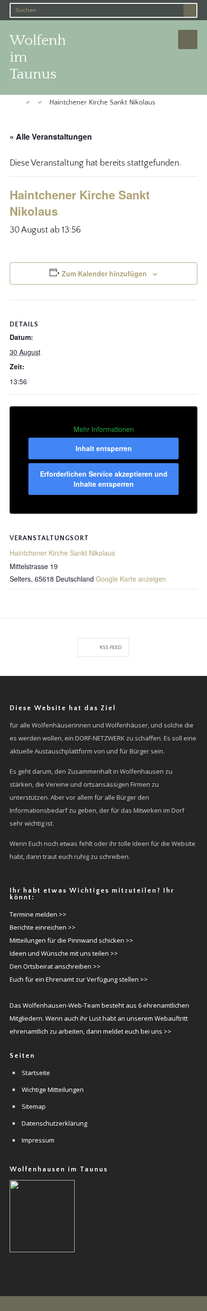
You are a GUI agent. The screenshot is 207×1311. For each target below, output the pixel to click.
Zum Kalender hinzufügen (104, 273)
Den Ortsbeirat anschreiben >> (55, 966)
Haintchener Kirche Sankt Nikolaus (62, 553)
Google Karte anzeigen (131, 579)
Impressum (38, 1140)
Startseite (36, 1072)
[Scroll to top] (103, 1303)
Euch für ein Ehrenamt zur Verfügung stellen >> (79, 979)
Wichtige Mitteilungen (53, 1089)
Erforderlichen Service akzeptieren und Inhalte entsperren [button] (104, 479)
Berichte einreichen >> (43, 927)
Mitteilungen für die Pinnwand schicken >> (71, 940)
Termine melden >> (38, 914)
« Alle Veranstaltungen (51, 136)
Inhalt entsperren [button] (104, 448)
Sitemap (34, 1106)
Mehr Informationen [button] (104, 429)
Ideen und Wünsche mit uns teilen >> (64, 953)
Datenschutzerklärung (54, 1123)
